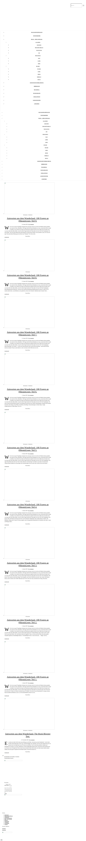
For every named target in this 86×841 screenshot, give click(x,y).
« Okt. (5, 793)
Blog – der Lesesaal (36, 39)
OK (1, 839)
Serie (39, 63)
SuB (46, 131)
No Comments (31, 224)
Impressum (37, 86)
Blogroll (37, 89)
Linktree (36, 103)
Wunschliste (36, 93)
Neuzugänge (39, 50)
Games (46, 139)
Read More (28, 236)
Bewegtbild (38, 55)
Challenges (36, 96)
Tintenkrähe (36, 35)
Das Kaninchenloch (36, 32)
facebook (4, 828)
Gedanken (46, 123)
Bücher (38, 66)
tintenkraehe (7, 237)
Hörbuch (46, 155)
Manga (39, 79)
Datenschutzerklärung (37, 82)
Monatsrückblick (39, 47)
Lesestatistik (37, 100)
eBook (39, 74)
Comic (39, 71)
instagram (4, 830)
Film (39, 58)
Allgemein (38, 42)
